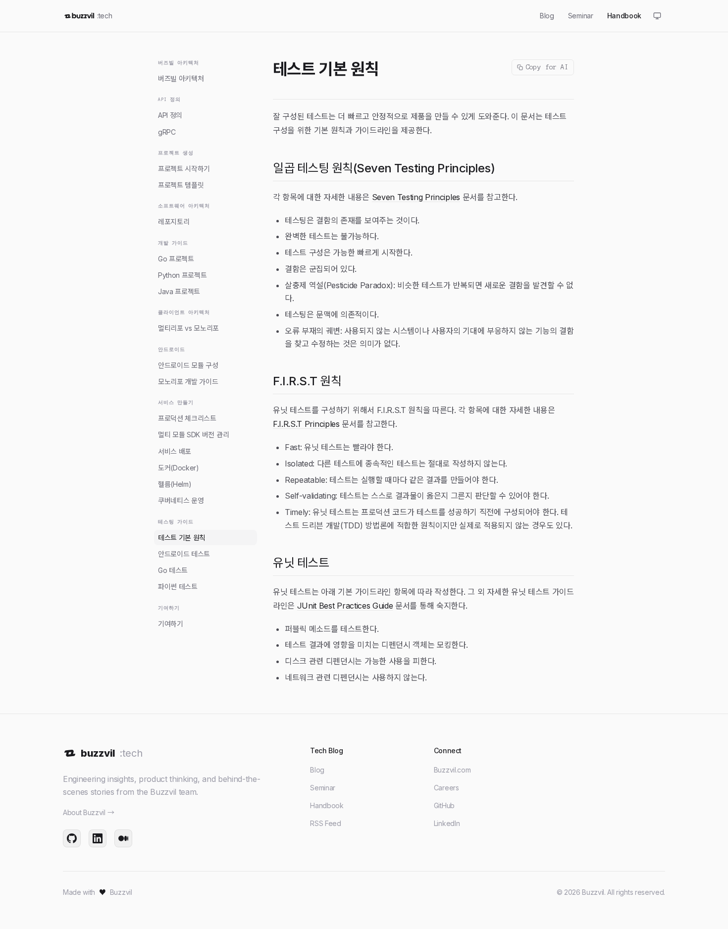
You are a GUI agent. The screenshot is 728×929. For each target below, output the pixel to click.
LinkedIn (447, 823)
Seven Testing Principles (416, 197)
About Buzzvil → (88, 812)
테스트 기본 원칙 (182, 537)
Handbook (326, 805)
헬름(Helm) (174, 484)
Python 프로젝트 (182, 275)
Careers (446, 787)
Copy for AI (547, 67)
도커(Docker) (178, 468)
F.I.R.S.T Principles (306, 424)
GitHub (444, 805)
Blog (317, 770)
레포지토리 (173, 221)
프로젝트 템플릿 (181, 185)
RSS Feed (325, 823)
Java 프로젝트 (179, 291)
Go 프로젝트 (176, 259)
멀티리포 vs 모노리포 (188, 328)
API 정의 (170, 115)
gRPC (167, 132)
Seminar (322, 787)
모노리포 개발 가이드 (188, 381)
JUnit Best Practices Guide (345, 606)
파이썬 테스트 (178, 586)
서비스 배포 (174, 451)
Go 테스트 (173, 570)
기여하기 (170, 623)
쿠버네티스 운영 (181, 500)
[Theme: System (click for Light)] (657, 16)
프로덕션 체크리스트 (187, 418)
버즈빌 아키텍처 (181, 78)
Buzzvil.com (452, 770)
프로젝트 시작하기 (184, 168)
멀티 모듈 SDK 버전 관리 (193, 434)
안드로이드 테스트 (184, 554)
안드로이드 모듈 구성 (188, 365)
